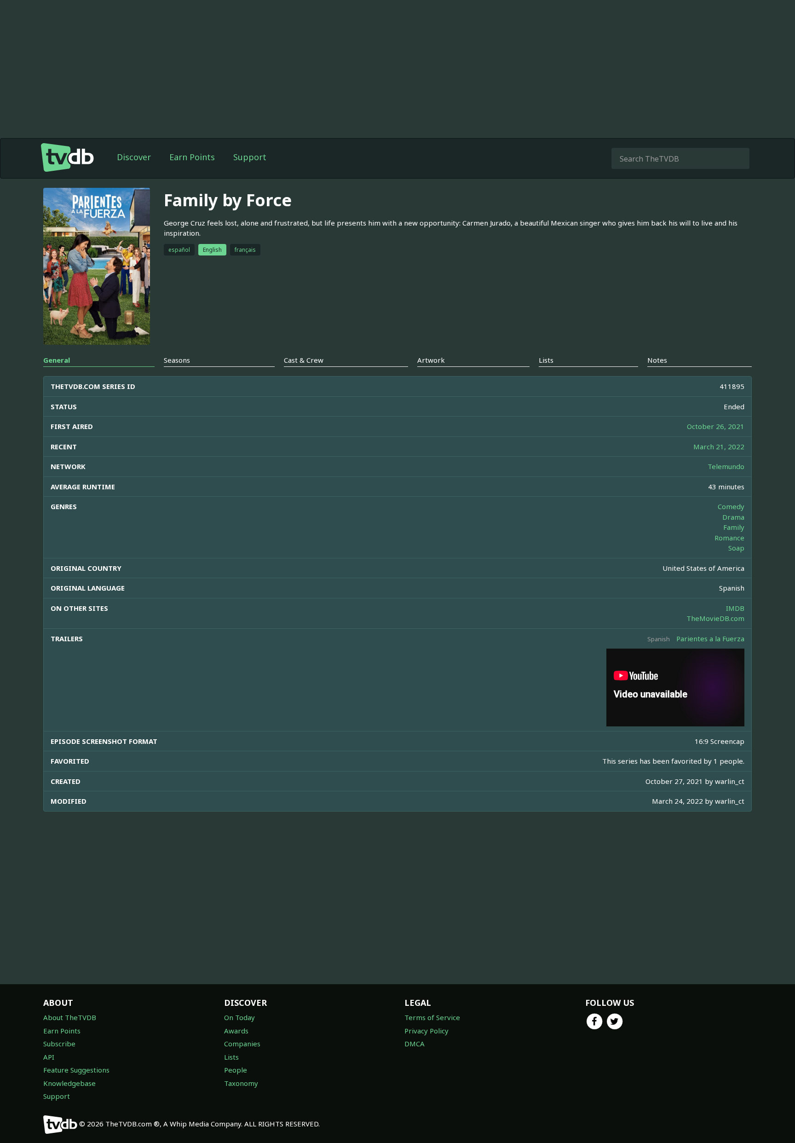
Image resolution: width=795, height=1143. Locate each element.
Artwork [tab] (431, 360)
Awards (236, 1030)
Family (733, 527)
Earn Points (192, 156)
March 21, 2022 (718, 446)
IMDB (735, 608)
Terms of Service (432, 1017)
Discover (134, 156)
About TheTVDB (69, 1017)
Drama (733, 517)
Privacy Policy (426, 1030)
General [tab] (56, 360)
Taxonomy (241, 1083)
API (48, 1057)
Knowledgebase (69, 1083)
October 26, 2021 (715, 426)
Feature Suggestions (76, 1069)
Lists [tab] (546, 360)
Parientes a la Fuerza (710, 638)
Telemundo (726, 466)
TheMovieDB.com (715, 618)
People (235, 1069)
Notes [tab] (657, 360)
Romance (729, 537)
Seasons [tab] (177, 360)
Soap (736, 547)
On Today (239, 1017)
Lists (231, 1057)
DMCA (414, 1043)
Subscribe (59, 1043)
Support (249, 156)
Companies (242, 1043)
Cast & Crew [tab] (303, 360)
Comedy (731, 506)
